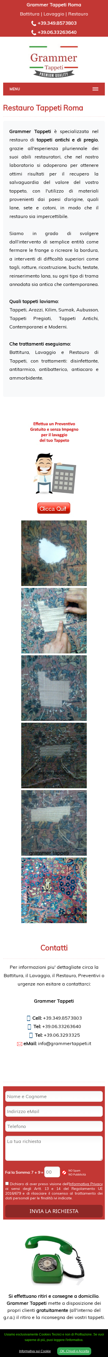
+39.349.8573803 (57, 23)
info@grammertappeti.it (64, 1043)
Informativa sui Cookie (35, 1351)
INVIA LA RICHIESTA (54, 1211)
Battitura (30, 14)
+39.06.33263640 (57, 32)
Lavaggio (54, 14)
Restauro (78, 14)
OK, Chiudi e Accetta (74, 1351)
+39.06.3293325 (62, 1035)
